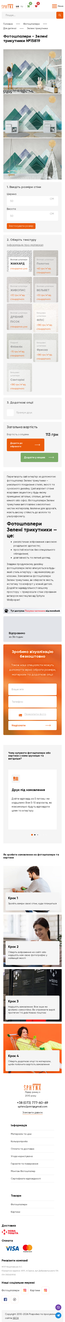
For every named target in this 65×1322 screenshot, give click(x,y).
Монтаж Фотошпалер (23, 1171)
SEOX (16, 1318)
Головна (8, 23)
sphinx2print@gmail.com (32, 1106)
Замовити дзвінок (32, 1112)
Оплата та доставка (22, 1148)
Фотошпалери (31, 23)
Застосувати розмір (21, 225)
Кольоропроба (19, 1141)
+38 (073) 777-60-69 (32, 1103)
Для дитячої (9, 28)
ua (17, 6)
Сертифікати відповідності (26, 1178)
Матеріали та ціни (21, 1134)
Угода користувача (22, 1156)
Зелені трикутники (37, 28)
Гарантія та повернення (24, 1163)
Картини (15, 1211)
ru (22, 6)
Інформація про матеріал (25, 244)
